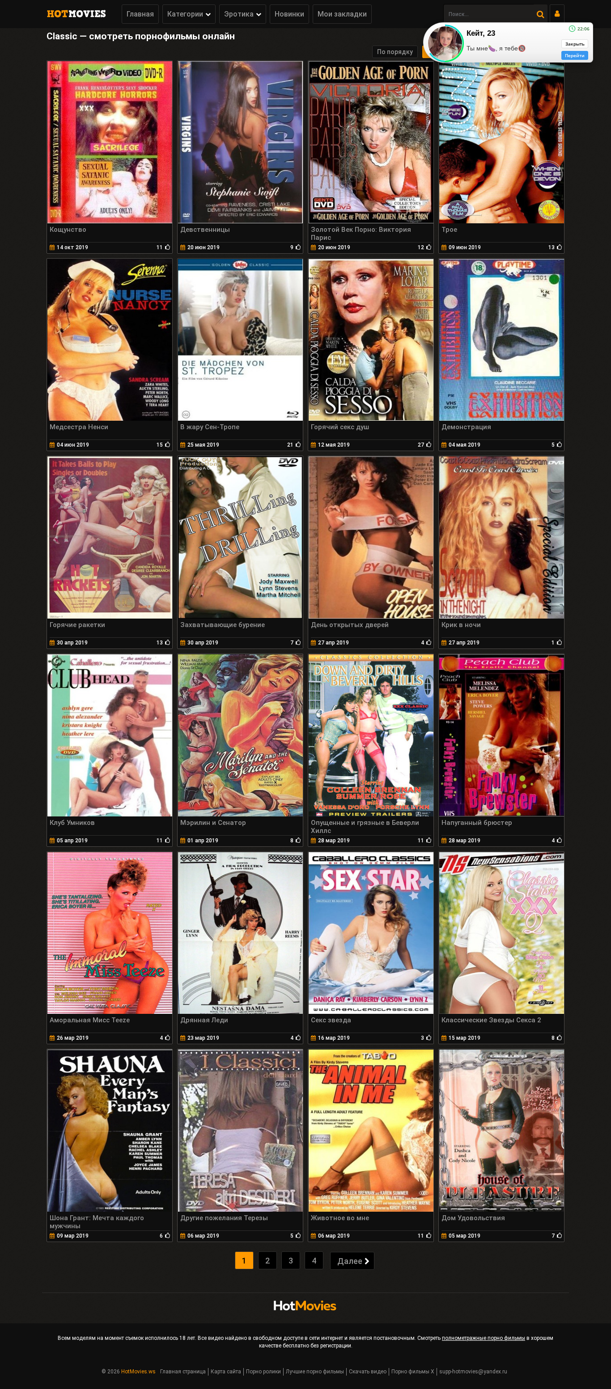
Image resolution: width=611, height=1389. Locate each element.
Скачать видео (367, 1371)
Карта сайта (226, 1371)
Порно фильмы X (412, 1371)
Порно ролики (263, 1371)
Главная (140, 14)
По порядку (395, 51)
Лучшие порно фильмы (315, 1371)
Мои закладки (342, 14)
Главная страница (183, 1371)
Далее (349, 1261)
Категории (185, 14)
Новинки (289, 14)
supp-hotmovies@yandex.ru (473, 1371)
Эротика (239, 14)
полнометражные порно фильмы (483, 1338)
